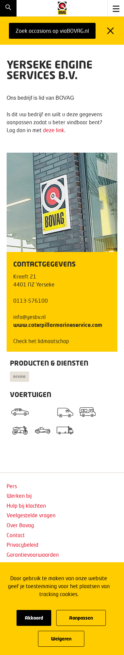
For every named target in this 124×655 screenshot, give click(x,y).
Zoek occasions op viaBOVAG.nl (52, 30)
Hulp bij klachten (26, 505)
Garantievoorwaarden (33, 554)
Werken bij (19, 495)
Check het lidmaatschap (41, 341)
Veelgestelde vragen (31, 515)
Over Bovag (20, 525)
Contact (16, 535)
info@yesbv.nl (29, 317)
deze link (53, 130)
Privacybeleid (22, 544)
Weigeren (61, 638)
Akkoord (34, 618)
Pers (12, 486)
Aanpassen (81, 618)
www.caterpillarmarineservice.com (57, 325)
